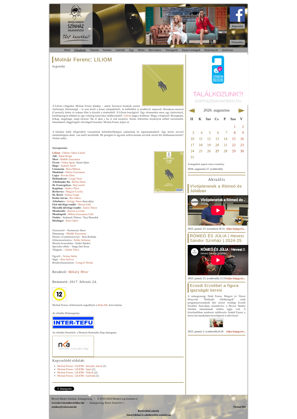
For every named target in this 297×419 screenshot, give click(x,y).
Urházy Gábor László (73, 152)
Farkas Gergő (72, 194)
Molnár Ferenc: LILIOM (83, 60)
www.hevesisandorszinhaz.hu (68, 402)
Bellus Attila (79, 181)
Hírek (67, 49)
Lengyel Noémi (84, 262)
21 (225, 145)
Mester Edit (84, 204)
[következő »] (241, 109)
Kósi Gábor (72, 220)
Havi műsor (155, 49)
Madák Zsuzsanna (70, 159)
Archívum (227, 49)
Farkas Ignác (68, 162)
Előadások (80, 49)
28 (225, 151)
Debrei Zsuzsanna (75, 172)
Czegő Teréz (75, 178)
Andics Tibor (72, 188)
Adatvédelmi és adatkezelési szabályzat (148, 414)
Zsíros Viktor (90, 207)
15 (234, 139)
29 (234, 151)
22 (234, 145)
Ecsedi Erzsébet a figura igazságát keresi (214, 287)
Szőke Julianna (82, 240)
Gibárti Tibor (72, 249)
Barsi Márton (73, 168)
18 (200, 145)
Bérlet (141, 49)
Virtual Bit (239, 406)
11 (200, 139)
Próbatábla (237, 42)
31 (192, 157)
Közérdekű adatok (148, 410)
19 (209, 145)
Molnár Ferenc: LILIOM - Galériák (76, 375)
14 (225, 139)
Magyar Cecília (74, 191)
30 (242, 151)
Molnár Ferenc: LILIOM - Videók (75, 372)
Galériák (120, 49)
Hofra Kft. (103, 305)
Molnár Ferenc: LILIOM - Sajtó (74, 369)
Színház (107, 49)
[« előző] (191, 109)
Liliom (127, 115)
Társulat (94, 49)
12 (209, 139)
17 (192, 145)
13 (217, 139)
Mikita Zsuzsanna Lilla (81, 214)
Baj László (79, 185)
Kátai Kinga (65, 156)
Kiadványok (211, 49)
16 (242, 139)
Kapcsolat (237, 26)
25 (200, 151)
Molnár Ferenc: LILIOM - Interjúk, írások (79, 366)
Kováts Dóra (68, 175)
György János (74, 201)
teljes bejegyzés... (235, 228)
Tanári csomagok (191, 49)
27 (217, 151)
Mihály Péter (78, 272)
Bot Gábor (75, 198)
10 (192, 139)
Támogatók (171, 49)
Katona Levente (76, 210)
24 (192, 151)
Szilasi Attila (70, 256)
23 (242, 145)
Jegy (131, 49)
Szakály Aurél (68, 165)
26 (209, 151)
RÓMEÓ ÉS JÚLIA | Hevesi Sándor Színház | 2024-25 (217, 238)
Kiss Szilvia (67, 259)
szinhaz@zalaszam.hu (64, 406)
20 (217, 145)
